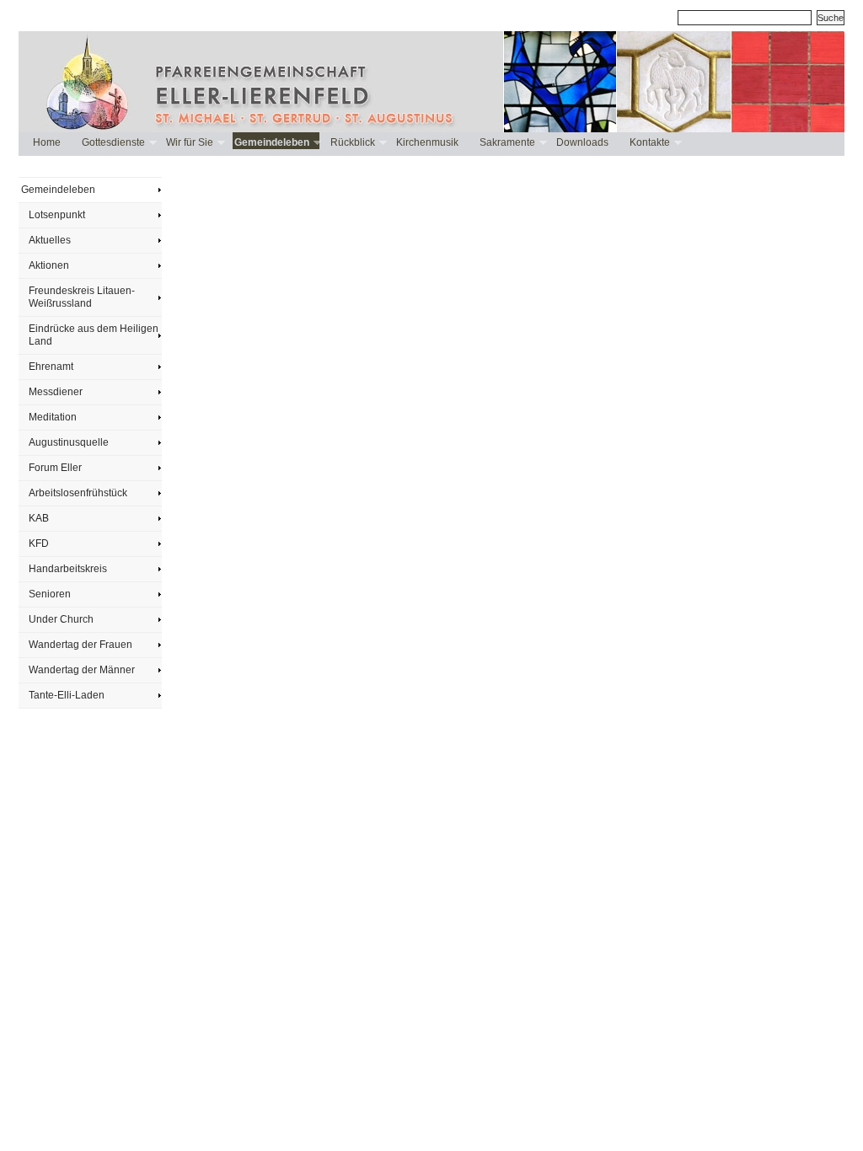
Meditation (53, 417)
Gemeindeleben (271, 143)
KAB (39, 518)
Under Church (61, 619)
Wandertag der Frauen (80, 644)
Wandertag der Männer (82, 670)
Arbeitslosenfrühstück (78, 493)
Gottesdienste (112, 143)
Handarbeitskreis (68, 569)
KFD (39, 543)
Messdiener (56, 392)
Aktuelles (50, 240)
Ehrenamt (51, 366)
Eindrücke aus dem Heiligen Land (93, 335)
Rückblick (352, 143)
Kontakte (649, 143)
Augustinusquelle (69, 442)
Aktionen (49, 265)
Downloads (582, 142)
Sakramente (506, 143)
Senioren (50, 594)
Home (47, 142)
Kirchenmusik (427, 142)
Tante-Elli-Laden (67, 695)
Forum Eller (55, 468)
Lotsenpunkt (57, 215)
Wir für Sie (188, 143)
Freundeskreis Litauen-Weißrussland (82, 297)
